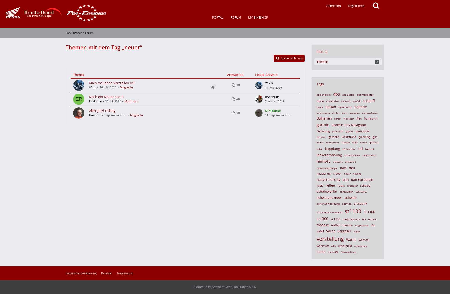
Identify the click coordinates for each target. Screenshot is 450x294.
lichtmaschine (352, 155)
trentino (347, 225)
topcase (323, 225)
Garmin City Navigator (349, 125)
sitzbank (360, 203)
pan (346, 179)
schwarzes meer (329, 197)
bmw (344, 112)
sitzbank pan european (329, 212)
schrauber (361, 191)
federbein (349, 118)
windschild (345, 246)
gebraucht (337, 131)
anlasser (346, 101)
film (359, 119)
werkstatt (323, 246)
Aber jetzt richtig (102, 110)
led (360, 148)
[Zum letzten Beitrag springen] (259, 85)
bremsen (355, 112)
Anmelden (333, 6)
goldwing (364, 137)
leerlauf (369, 149)
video (357, 231)
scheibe (365, 186)
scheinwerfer (327, 191)
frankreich (370, 119)
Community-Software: (225, 287)
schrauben (346, 192)
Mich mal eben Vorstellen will (112, 83)
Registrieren (356, 6)
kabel (320, 149)
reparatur (352, 185)
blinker (336, 112)
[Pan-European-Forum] (55, 13)
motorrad (350, 161)
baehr (320, 107)
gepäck (349, 131)
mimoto (324, 161)
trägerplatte (362, 225)
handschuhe (332, 142)
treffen (335, 225)
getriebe (333, 137)
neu (352, 168)
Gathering (323, 131)
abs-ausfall (348, 94)
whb (333, 246)
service (347, 204)
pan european (362, 179)
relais (341, 186)
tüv (373, 225)
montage (338, 161)
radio (320, 186)
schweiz (351, 197)
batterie (360, 107)
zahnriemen (361, 246)
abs (336, 94)
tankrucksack (351, 219)
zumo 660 (333, 252)
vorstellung (330, 238)
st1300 (322, 218)
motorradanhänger (327, 168)
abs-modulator (365, 94)
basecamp (345, 107)
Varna (330, 231)
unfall (320, 231)
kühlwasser (348, 149)
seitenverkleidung (328, 204)
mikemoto (368, 155)
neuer (347, 173)
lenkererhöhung (329, 155)
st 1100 (369, 212)
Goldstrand (349, 137)
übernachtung (348, 252)
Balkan (331, 107)
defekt (337, 118)
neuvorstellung (328, 179)
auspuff (369, 100)
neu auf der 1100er (329, 174)
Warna (351, 239)
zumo (321, 251)
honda (363, 142)
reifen (330, 185)
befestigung (323, 112)
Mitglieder (126, 87)
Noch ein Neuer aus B (106, 96)
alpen (320, 101)
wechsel (364, 240)
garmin (323, 124)
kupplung (332, 149)
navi (343, 168)
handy (346, 142)
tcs (364, 219)
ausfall (356, 101)
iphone (373, 142)
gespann (321, 137)
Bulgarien (324, 118)
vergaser (344, 231)
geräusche (363, 131)
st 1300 (335, 219)
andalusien (332, 101)
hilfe (355, 142)
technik (372, 219)
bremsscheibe (370, 112)
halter (320, 142)
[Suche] (376, 6)
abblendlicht (324, 94)
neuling (357, 173)
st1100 (353, 211)
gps (375, 137)
